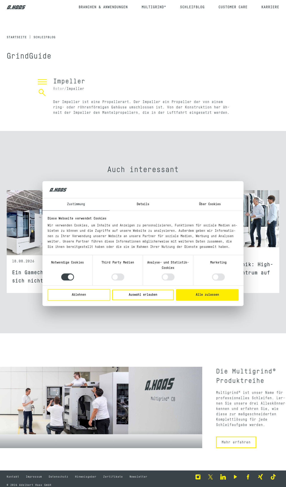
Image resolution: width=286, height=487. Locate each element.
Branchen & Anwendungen (103, 7)
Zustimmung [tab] (76, 204)
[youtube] (235, 476)
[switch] (117, 276)
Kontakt (13, 476)
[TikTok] (273, 476)
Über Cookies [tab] (210, 204)
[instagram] (198, 476)
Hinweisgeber (86, 476)
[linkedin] (223, 476)
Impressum (34, 476)
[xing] (260, 476)
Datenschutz (58, 476)
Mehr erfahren (236, 442)
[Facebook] (248, 476)
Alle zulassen (207, 295)
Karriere (270, 7)
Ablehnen (79, 295)
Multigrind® (154, 7)
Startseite (17, 37)
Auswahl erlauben (143, 295)
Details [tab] (143, 204)
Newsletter (138, 476)
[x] (210, 476)
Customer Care (233, 7)
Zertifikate (113, 476)
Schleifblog (192, 7)
